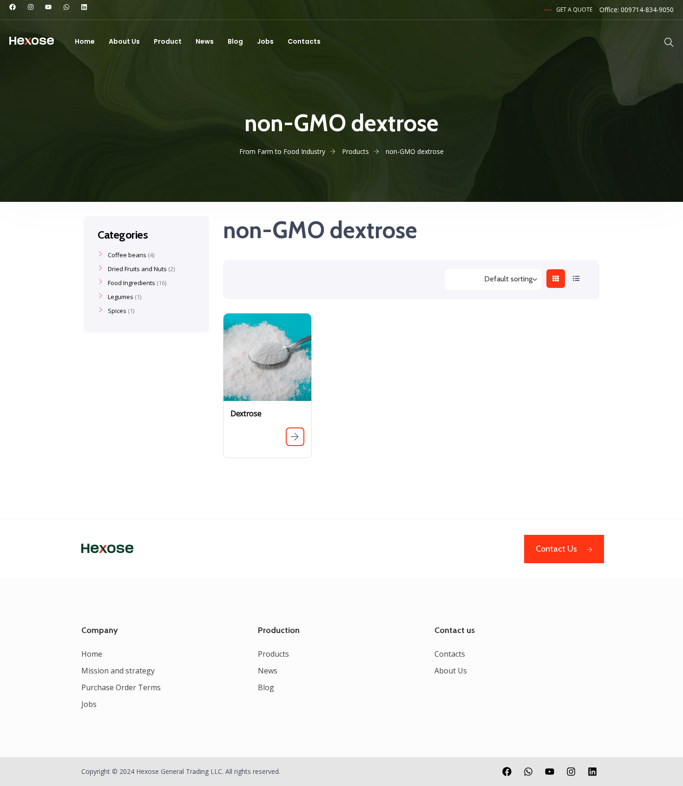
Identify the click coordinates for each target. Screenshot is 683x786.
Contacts (304, 41)
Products (273, 654)
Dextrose (245, 413)
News (205, 41)
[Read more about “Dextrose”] (295, 436)
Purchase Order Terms (121, 687)
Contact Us (556, 549)
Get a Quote (574, 9)
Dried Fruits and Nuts (137, 269)
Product (168, 41)
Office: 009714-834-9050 (636, 9)
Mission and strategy (118, 671)
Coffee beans (127, 255)
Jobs (265, 41)
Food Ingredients (131, 282)
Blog (235, 41)
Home (85, 41)
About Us (124, 41)
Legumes (120, 296)
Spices (117, 310)
